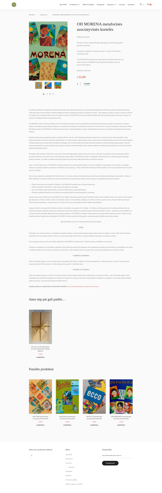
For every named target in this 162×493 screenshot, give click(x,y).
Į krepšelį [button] (40, 357)
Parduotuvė (74, 4)
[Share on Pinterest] (53, 94)
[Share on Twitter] (50, 94)
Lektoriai (71, 467)
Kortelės (43, 15)
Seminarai (110, 4)
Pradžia (32, 15)
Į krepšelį (87, 83)
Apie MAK (63, 4)
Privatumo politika (71, 480)
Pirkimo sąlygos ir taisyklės (74, 484)
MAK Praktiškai (88, 4)
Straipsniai (100, 4)
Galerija (122, 4)
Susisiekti (131, 4)
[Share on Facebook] (46, 94)
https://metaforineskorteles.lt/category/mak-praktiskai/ (83, 286)
